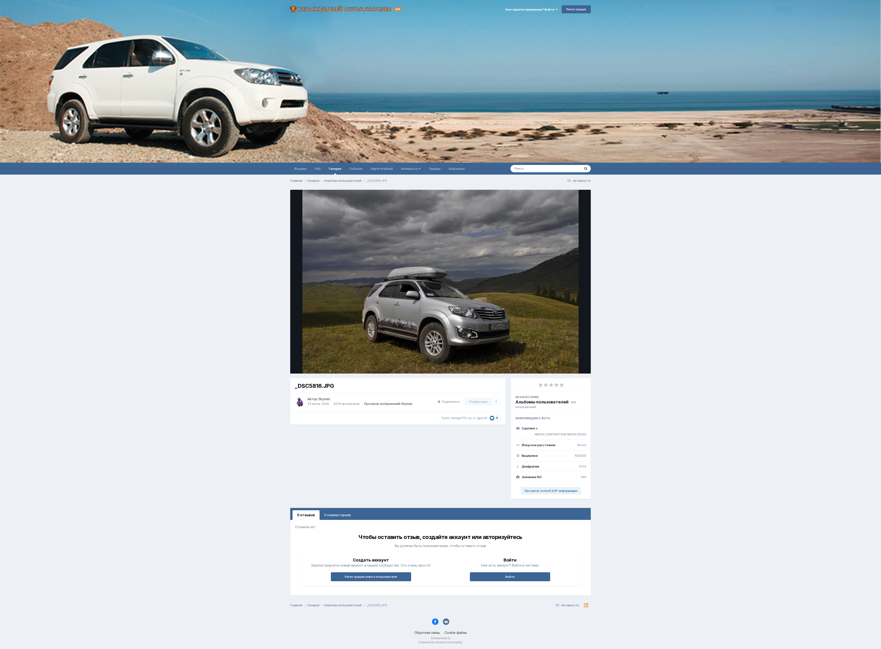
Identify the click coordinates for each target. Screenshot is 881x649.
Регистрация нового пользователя (371, 576)
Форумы (300, 168)
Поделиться (450, 401)
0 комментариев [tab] (337, 515)
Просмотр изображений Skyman (388, 403)
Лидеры (434, 168)
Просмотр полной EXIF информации (550, 491)
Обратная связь (427, 633)
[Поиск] (586, 168)
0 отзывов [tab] (306, 515)
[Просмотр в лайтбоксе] (440, 282)
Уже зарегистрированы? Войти (530, 9)
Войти (510, 576)
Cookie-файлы (455, 633)
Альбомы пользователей (542, 402)
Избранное (457, 168)
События (356, 168)
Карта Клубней (382, 168)
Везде (570, 168)
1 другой (481, 418)
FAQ (318, 168)
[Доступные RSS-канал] (586, 605)
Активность (410, 168)
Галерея (335, 168)
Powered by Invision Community (440, 642)
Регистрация (576, 9)
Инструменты (570, 365)
